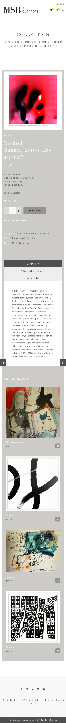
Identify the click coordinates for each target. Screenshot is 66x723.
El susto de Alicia (15, 442)
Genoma (10, 515)
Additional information (33, 270)
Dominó (10, 647)
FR (59, 4)
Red (34, 238)
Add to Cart (35, 210)
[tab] (33, 263)
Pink (29, 238)
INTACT (31, 178)
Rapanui (10, 577)
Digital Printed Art (26, 42)
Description (33, 263)
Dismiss (53, 720)
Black (22, 238)
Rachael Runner (52, 42)
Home (7, 42)
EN (56, 4)
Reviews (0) (33, 277)
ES (62, 4)
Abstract (15, 238)
